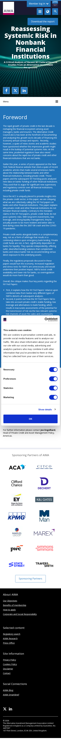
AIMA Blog (8, 690)
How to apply (9, 609)
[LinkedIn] (10, 709)
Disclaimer (8, 668)
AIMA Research (10, 638)
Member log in (37, 3)
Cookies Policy (10, 664)
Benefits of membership (14, 605)
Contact (7, 673)
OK (30, 419)
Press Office (9, 643)
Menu (6, 101)
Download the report (42, 21)
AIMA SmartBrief (11, 694)
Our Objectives (10, 600)
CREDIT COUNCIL (55, 3)
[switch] (53, 378)
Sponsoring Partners (30, 578)
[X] (5, 709)
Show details (45, 409)
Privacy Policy (9, 659)
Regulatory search (11, 634)
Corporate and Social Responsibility (20, 614)
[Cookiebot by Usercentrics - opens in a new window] (45, 320)
